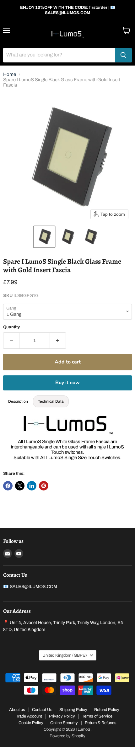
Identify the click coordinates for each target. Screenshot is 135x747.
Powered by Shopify (67, 736)
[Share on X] (19, 485)
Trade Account (29, 716)
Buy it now (67, 382)
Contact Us (42, 709)
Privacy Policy (62, 716)
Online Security (64, 723)
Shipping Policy (73, 709)
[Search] (123, 55)
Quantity (11, 327)
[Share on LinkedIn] (31, 485)
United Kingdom (64, 655)
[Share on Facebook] (8, 485)
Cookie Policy (31, 723)
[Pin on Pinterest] (43, 485)
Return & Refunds (100, 723)
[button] (44, 236)
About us (17, 709)
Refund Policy (106, 709)
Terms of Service (97, 716)
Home (9, 74)
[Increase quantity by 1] (58, 340)
